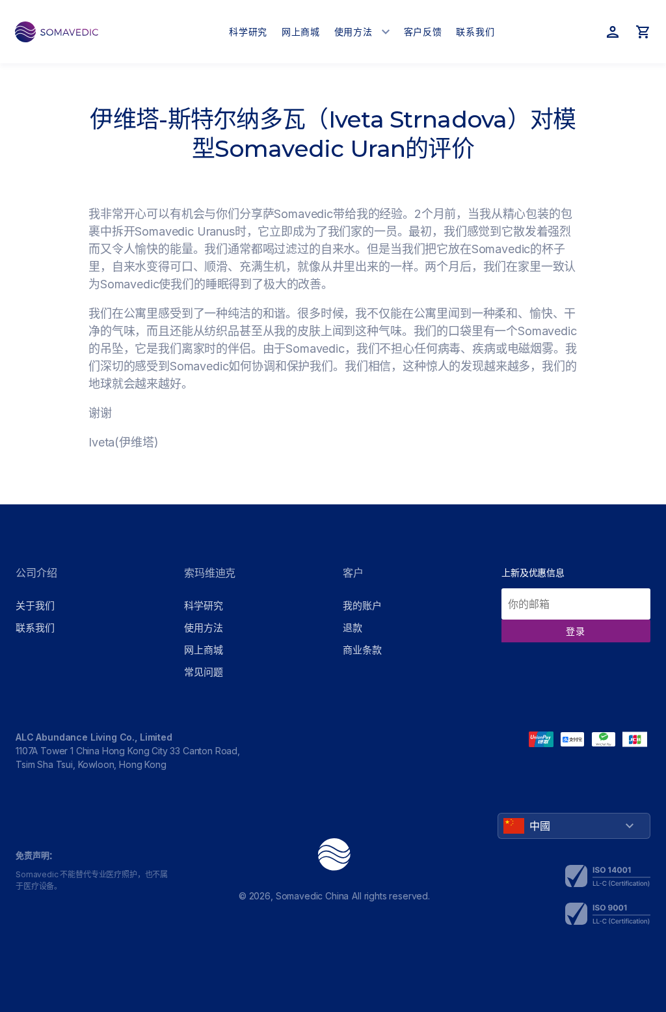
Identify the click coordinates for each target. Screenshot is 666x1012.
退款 (352, 628)
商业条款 (362, 650)
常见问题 (203, 672)
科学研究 (203, 605)
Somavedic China (312, 895)
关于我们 (35, 605)
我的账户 (362, 605)
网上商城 (203, 650)
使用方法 (203, 628)
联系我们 (35, 628)
